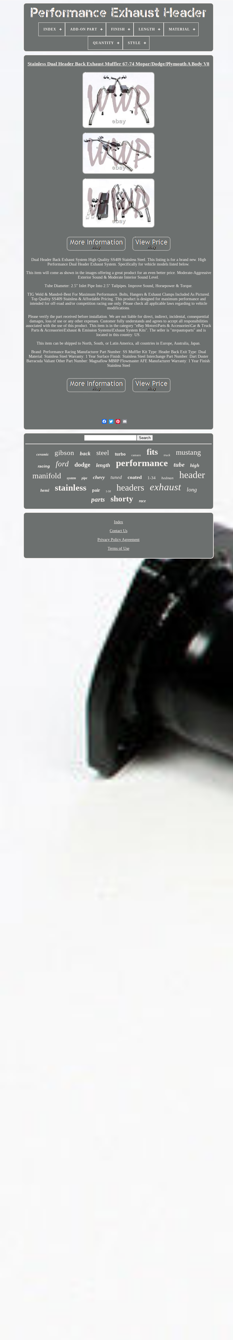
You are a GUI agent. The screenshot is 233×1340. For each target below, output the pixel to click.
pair (96, 490)
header (192, 475)
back (85, 453)
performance (142, 463)
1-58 (108, 491)
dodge (82, 464)
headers (130, 487)
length (103, 465)
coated (135, 477)
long (192, 489)
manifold (46, 475)
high (194, 465)
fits (152, 451)
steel (102, 452)
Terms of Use (118, 548)
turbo (120, 454)
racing (44, 466)
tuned (116, 477)
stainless (70, 488)
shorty (122, 498)
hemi (44, 490)
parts (98, 499)
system (71, 478)
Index (118, 522)
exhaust (165, 487)
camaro (136, 455)
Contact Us (118, 531)
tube (179, 464)
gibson (64, 452)
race (142, 501)
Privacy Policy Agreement (118, 540)
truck (167, 455)
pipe (84, 478)
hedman (167, 478)
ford (62, 464)
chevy (99, 477)
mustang (188, 452)
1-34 (151, 478)
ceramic (42, 454)
